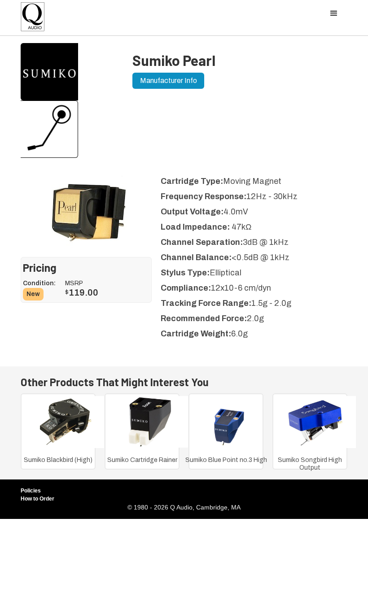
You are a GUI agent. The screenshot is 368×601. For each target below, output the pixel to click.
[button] (333, 13)
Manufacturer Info (168, 80)
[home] (33, 19)
